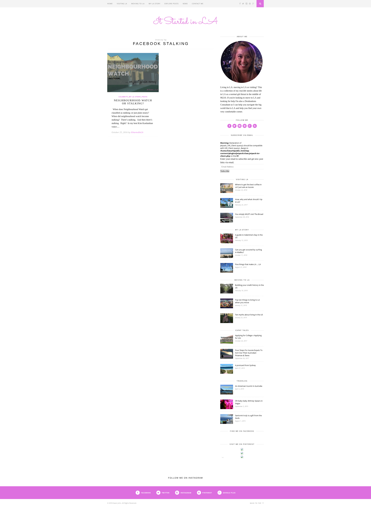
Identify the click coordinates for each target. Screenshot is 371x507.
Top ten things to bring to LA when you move (247, 301)
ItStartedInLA (137, 132)
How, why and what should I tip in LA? (248, 200)
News (185, 3)
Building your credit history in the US (249, 286)
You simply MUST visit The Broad (249, 214)
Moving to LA (137, 3)
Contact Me (197, 3)
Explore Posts (171, 3)
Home (110, 3)
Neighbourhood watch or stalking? (133, 102)
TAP (223, 457)
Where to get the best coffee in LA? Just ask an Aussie (248, 185)
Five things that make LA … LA (248, 264)
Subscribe (225, 171)
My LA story (154, 3)
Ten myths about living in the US (249, 314)
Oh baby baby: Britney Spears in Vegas (249, 402)
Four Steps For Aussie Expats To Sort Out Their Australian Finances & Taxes (248, 353)
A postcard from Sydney (245, 365)
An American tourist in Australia (248, 386)
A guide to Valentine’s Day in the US (249, 236)
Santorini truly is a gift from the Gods (248, 416)
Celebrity (123, 97)
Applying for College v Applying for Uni (248, 336)
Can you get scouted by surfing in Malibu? (248, 251)
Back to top (256, 503)
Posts (144, 97)
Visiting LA (122, 3)
